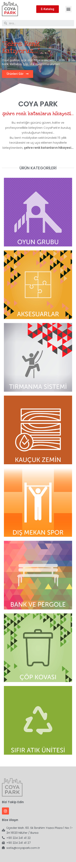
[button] (68, 9)
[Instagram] (5, 811)
